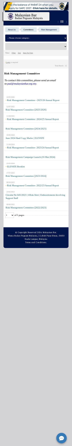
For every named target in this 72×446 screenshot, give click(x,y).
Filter (14, 53)
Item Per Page (28, 53)
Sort (19, 53)
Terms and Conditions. (36, 242)
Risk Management (49, 30)
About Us (12, 30)
